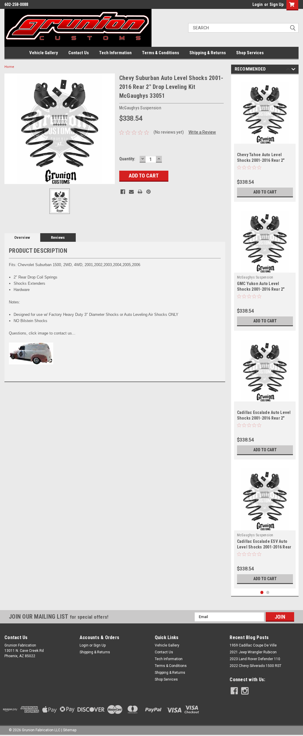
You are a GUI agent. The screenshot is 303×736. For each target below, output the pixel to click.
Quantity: (127, 158)
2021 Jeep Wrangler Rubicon (253, 652)
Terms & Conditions (160, 52)
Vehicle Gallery (43, 52)
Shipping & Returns (207, 52)
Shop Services (250, 52)
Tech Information (115, 52)
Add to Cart (265, 192)
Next (293, 70)
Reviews (58, 237)
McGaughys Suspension (255, 277)
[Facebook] (122, 191)
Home (9, 67)
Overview (22, 237)
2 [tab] (268, 592)
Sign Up (276, 4)
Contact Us (78, 52)
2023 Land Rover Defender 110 (255, 659)
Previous (288, 70)
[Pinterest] (148, 191)
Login (257, 4)
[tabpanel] (265, 139)
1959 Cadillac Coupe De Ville (253, 645)
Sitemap (69, 730)
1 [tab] (262, 592)
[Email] (131, 191)
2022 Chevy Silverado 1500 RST (255, 666)
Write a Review (202, 132)
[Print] (140, 191)
